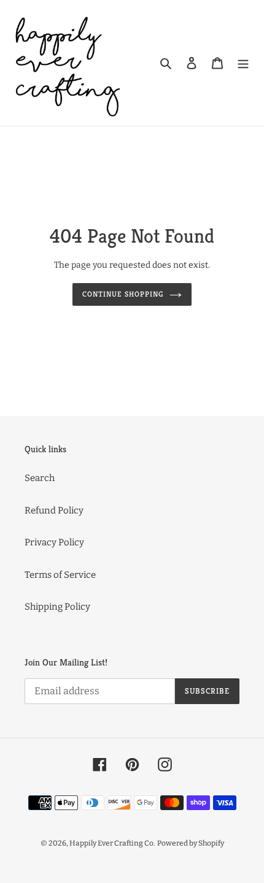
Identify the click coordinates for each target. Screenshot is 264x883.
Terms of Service (60, 574)
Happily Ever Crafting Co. (112, 843)
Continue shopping (122, 293)
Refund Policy (54, 510)
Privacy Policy (54, 542)
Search (40, 477)
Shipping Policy (57, 606)
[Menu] (243, 63)
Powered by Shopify (190, 843)
